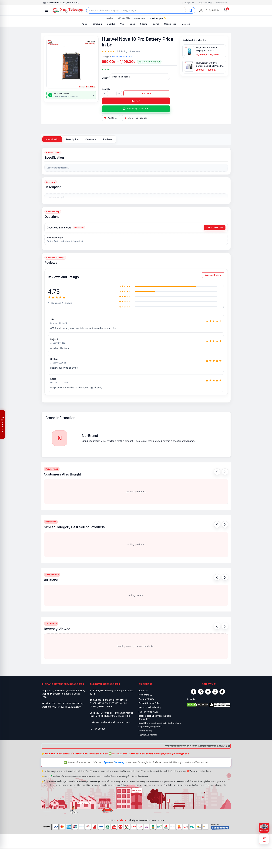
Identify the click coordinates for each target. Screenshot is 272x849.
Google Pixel (170, 24)
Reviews (107, 139)
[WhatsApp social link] (215, 692)
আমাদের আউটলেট (221, 3)
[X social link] (201, 692)
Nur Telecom (121, 820)
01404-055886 (98, 728)
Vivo (122, 24)
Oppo (132, 24)
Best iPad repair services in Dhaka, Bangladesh (155, 717)
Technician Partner (147, 735)
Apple (84, 24)
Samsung (97, 24)
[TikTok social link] (222, 692)
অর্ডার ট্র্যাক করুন (190, 3)
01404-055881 (112, 703)
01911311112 (120, 700)
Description (72, 139)
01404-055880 (123, 722)
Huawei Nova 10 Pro (122, 56)
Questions (90, 139)
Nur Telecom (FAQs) (148, 711)
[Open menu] (46, 10)
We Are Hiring (205, 3)
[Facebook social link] (193, 692)
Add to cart (146, 93)
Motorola (185, 24)
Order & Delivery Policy (149, 703)
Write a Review (213, 275)
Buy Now (135, 101)
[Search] (190, 10)
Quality (105, 78)
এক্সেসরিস (109, 18)
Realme (155, 24)
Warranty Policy (146, 699)
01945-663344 (59, 707)
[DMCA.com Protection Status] (198, 704)
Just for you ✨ (158, 18)
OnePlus (111, 24)
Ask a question (214, 227)
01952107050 (72, 703)
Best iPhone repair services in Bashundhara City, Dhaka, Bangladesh (159, 725)
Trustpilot (191, 699)
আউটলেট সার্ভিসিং (123, 18)
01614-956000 (105, 700)
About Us (143, 690)
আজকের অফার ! (140, 18)
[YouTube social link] (208, 692)
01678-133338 (56, 703)
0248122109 (74, 707)
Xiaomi (143, 24)
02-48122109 (105, 706)
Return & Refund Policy (149, 707)
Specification (52, 139)
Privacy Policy (145, 694)
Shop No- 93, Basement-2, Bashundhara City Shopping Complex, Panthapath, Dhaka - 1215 (63, 693)
